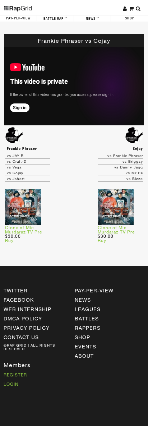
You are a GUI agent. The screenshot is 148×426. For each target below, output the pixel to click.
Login (11, 384)
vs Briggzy (132, 161)
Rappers (88, 328)
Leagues (88, 309)
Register (15, 375)
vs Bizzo (134, 178)
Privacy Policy (27, 328)
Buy (9, 240)
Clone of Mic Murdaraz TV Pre (23, 229)
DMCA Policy (23, 318)
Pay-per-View (94, 290)
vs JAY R (15, 155)
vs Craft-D (17, 161)
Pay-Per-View (18, 18)
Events (85, 346)
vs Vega (14, 167)
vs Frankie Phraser (125, 155)
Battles (87, 318)
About (84, 356)
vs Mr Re (134, 173)
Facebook (19, 300)
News (91, 18)
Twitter (16, 290)
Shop (129, 18)
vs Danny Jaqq (128, 167)
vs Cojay (15, 173)
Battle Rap (54, 18)
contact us (21, 337)
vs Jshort (16, 178)
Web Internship (27, 309)
